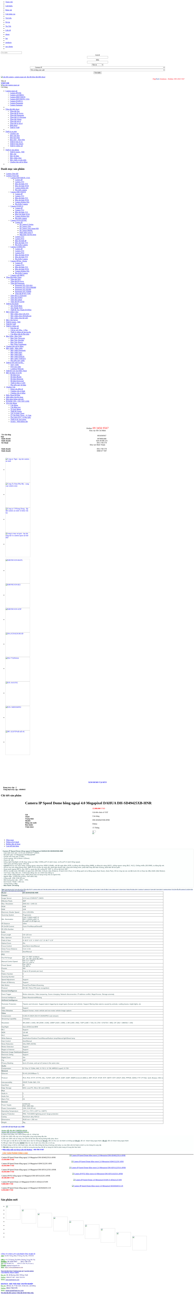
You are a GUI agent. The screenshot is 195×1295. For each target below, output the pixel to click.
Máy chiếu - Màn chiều (14, 348)
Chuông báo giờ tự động (18, 162)
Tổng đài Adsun (15, 119)
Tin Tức (8, 26)
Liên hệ (8, 30)
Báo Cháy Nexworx (17, 338)
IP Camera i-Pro (25, 226)
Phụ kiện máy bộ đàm (18, 385)
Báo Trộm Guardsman (18, 344)
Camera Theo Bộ (12, 174)
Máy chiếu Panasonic (18, 350)
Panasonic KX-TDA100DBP (25, 287)
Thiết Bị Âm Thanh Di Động (20, 310)
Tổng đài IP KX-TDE (23, 293)
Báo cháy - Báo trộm (17, 140)
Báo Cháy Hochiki (17, 340)
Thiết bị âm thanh (12, 304)
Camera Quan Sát (12, 176)
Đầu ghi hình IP (20, 241)
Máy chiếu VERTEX (18, 359)
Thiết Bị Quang (16, 411)
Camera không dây (22, 188)
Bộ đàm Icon (15, 375)
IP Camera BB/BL (26, 231)
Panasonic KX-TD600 (23, 291)
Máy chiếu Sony (16, 352)
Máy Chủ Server (12, 320)
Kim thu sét (14, 328)
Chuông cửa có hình (17, 391)
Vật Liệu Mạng (11, 403)
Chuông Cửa (10, 387)
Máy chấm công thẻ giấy (19, 318)
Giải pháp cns (10, 14)
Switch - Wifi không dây (19, 421)
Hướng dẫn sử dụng (13, 844)
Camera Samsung (16, 105)
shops (7, 34)
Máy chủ (13, 154)
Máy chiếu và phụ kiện (18, 160)
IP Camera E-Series (26, 224)
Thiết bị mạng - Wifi (17, 152)
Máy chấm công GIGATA (19, 314)
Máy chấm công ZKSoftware (20, 316)
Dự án (7, 22)
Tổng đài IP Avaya (16, 113)
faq (6, 38)
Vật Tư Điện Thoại (17, 413)
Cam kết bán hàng (12, 846)
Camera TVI (19, 182)
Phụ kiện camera (21, 190)
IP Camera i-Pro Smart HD (29, 228)
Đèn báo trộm (15, 138)
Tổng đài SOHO (16, 298)
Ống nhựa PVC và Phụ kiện (20, 417)
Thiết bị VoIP (15, 127)
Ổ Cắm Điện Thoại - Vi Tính (20, 415)
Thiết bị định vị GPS (17, 383)
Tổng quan (10, 840)
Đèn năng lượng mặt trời (14, 399)
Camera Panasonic (16, 103)
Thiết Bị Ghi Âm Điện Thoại (16, 371)
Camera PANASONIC (18, 220)
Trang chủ (9, 2)
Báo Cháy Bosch (16, 342)
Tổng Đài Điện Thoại (13, 277)
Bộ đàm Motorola (16, 379)
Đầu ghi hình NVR (22, 186)
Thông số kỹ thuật (12, 842)
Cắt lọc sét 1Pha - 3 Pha (19, 330)
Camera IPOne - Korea (18, 261)
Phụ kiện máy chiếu (17, 361)
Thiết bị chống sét (16, 146)
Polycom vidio (15, 367)
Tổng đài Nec (15, 111)
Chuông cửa (14, 134)
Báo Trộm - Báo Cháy (14, 336)
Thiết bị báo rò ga (16, 142)
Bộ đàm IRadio (15, 377)
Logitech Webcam (16, 369)
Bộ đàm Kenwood (17, 381)
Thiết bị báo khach (16, 144)
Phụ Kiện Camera (21, 204)
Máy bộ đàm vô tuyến (14, 373)
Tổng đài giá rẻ (15, 121)
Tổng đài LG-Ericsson (18, 117)
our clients (9, 47)
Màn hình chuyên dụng (28, 235)
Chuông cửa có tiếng (17, 393)
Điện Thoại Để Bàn (13, 395)
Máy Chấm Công (12, 312)
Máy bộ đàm (14, 156)
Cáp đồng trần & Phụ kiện (19, 334)
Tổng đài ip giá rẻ (16, 123)
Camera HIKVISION (17, 97)
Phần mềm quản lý (26, 233)
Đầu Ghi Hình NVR (22, 214)
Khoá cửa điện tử (16, 389)
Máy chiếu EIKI (16, 354)
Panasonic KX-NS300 (23, 289)
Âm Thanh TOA (16, 308)
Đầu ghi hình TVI (21, 184)
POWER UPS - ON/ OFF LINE (17, 401)
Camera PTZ (19, 239)
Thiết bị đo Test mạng (18, 419)
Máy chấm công (15, 158)
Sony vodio (14, 365)
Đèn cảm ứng (15, 136)
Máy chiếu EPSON (17, 356)
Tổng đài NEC (15, 279)
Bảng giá (8, 10)
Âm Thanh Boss (16, 306)
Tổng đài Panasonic (17, 115)
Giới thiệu (9, 6)
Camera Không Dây (22, 202)
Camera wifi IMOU (17, 95)
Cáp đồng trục (15, 407)
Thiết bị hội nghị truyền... (15, 363)
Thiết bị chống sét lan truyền (20, 332)
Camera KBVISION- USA (19, 99)
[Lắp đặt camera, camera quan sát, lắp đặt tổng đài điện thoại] (23, 77)
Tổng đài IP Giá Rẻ (17, 302)
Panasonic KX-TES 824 (23, 285)
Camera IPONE (15, 93)
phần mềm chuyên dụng (14, 397)
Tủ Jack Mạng (15, 409)
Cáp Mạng (14, 405)
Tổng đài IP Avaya (17, 281)
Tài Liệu (8, 18)
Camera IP (19, 180)
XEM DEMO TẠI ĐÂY (97, 782)
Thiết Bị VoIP (11, 324)
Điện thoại (13, 125)
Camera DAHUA (16, 101)
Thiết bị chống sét (12, 326)
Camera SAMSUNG (18, 247)
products (8, 42)
